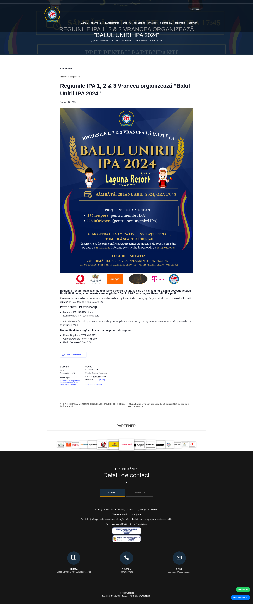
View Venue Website (93, 384)
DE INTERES (139, 23)
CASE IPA (126, 23)
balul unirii (64, 384)
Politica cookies (113, 524)
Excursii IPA (166, 23)
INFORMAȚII (140, 493)
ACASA (84, 23)
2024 (76, 382)
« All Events (66, 69)
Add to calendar (74, 355)
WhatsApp (243, 589)
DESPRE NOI (96, 23)
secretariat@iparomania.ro (179, 572)
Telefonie (180, 23)
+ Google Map (99, 380)
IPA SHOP (152, 23)
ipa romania (65, 381)
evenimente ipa (66, 382)
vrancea (73, 384)
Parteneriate (112, 23)
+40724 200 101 (126, 572)
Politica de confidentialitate (134, 524)
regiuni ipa (75, 381)
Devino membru (240, 597)
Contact (192, 23)
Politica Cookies (126, 593)
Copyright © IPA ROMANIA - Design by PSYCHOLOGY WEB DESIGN (126, 596)
